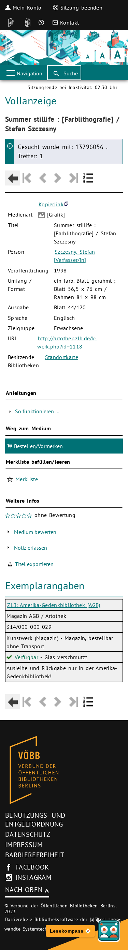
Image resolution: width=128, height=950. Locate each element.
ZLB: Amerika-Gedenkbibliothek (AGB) (53, 605)
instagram (33, 877)
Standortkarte (61, 357)
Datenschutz (28, 834)
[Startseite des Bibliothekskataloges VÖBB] (64, 770)
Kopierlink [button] (51, 204)
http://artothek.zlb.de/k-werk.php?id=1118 (67, 342)
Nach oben (23, 889)
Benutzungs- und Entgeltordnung (35, 820)
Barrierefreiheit (34, 854)
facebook (32, 867)
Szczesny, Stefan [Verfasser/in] (74, 255)
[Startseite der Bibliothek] (14, 47)
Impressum (24, 844)
